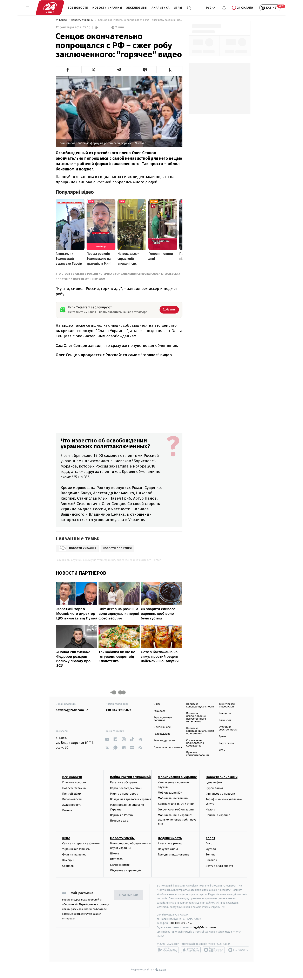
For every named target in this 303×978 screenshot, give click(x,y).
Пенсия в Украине (218, 815)
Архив (223, 736)
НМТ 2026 (116, 859)
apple (191, 949)
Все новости (78, 7)
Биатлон (211, 860)
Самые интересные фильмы (81, 843)
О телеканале (162, 727)
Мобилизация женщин (173, 798)
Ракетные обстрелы (123, 782)
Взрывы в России (122, 815)
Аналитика (161, 7)
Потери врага (119, 820)
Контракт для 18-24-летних (176, 804)
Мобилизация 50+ (170, 792)
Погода (67, 810)
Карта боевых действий (126, 788)
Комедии (68, 860)
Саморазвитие (120, 865)
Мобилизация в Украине (177, 777)
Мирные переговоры (124, 793)
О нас (157, 704)
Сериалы (68, 866)
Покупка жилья (168, 849)
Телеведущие (162, 734)
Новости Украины (107, 7)
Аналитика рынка (170, 843)
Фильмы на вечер (74, 854)
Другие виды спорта (219, 866)
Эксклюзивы (137, 7)
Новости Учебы (122, 838)
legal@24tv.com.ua (204, 927)
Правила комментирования (197, 754)
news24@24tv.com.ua (72, 710)
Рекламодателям (164, 740)
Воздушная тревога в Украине (130, 799)
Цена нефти (214, 782)
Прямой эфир (71, 793)
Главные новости (74, 782)
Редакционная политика (163, 719)
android (168, 949)
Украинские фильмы (76, 849)
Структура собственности (228, 728)
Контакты (225, 713)
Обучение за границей (125, 870)
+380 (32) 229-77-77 (180, 923)
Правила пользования (168, 747)
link (107, 739)
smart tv (214, 949)
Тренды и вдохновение (173, 854)
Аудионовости (71, 805)
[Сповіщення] (224, 8)
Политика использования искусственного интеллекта (196, 717)
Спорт (210, 838)
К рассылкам (128, 895)
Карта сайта (226, 743)
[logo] (50, 7)
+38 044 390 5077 (118, 710)
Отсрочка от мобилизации (176, 809)
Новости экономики (221, 777)
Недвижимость (170, 838)
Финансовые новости (220, 793)
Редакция (160, 710)
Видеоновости (72, 799)
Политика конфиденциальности (200, 705)
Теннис (210, 854)
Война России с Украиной (130, 777)
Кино (66, 838)
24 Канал (61, 20)
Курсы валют (214, 788)
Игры (178, 7)
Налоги (211, 809)
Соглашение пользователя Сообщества (195, 743)
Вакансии (225, 720)
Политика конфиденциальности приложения (200, 731)
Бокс (209, 843)
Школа (114, 853)
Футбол (211, 849)
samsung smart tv (238, 949)
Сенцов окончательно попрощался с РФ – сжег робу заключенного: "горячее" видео (139, 20)
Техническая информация (227, 705)
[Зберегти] (170, 69)
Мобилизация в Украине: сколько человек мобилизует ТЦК (178, 819)
